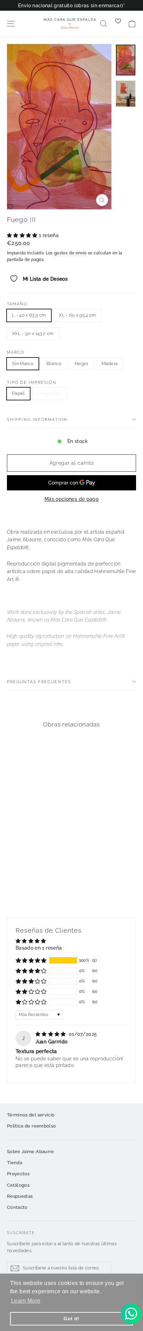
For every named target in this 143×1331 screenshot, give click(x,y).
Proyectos (18, 1173)
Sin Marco (22, 363)
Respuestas (20, 1196)
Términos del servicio (30, 1114)
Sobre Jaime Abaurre (30, 1151)
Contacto (17, 1207)
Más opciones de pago (71, 499)
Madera (110, 363)
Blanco (54, 363)
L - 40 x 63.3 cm (29, 315)
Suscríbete (21, 1233)
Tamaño (17, 304)
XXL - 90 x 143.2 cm (32, 333)
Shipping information (37, 419)
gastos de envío (70, 253)
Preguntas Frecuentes (39, 682)
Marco (16, 352)
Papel (18, 393)
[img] (51, 1034)
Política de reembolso (31, 1126)
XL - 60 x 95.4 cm (77, 315)
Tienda (14, 1162)
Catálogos (18, 1185)
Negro (82, 363)
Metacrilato (50, 393)
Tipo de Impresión (32, 382)
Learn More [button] (26, 1301)
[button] (23, 235)
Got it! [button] (71, 1318)
